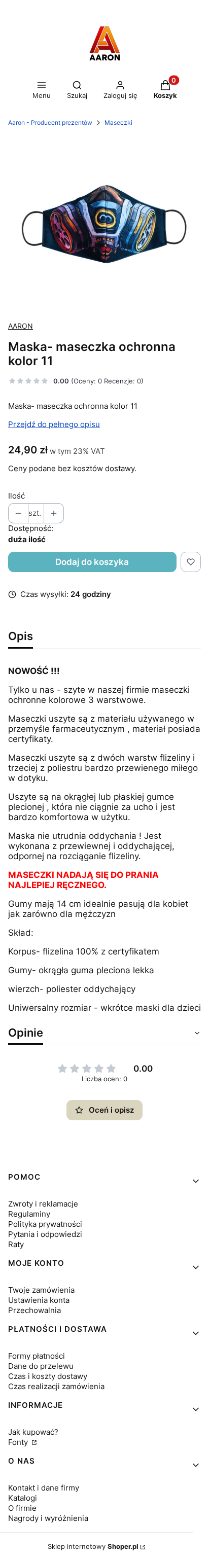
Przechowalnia (34, 1310)
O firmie (22, 1508)
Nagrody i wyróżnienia (48, 1518)
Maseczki (118, 122)
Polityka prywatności (45, 1224)
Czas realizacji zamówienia (56, 1386)
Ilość (16, 496)
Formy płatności (36, 1356)
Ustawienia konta (38, 1300)
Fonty (19, 1442)
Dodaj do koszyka (92, 562)
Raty (16, 1244)
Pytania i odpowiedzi (45, 1234)
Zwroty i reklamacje (43, 1204)
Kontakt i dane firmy (43, 1488)
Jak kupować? (33, 1432)
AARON (20, 326)
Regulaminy (29, 1214)
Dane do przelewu (41, 1366)
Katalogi (22, 1498)
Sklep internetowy (93, 1546)
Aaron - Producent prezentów (50, 122)
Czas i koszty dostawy (47, 1376)
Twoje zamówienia (41, 1290)
